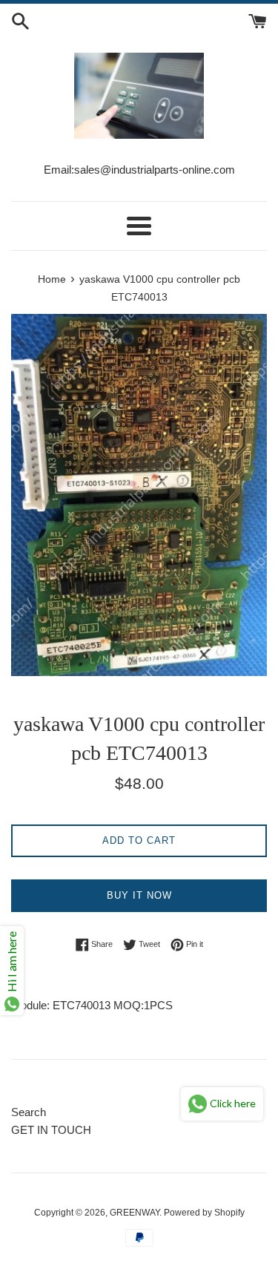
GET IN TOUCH (51, 1130)
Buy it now (139, 895)
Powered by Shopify (204, 1212)
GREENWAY (134, 1212)
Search (28, 1112)
